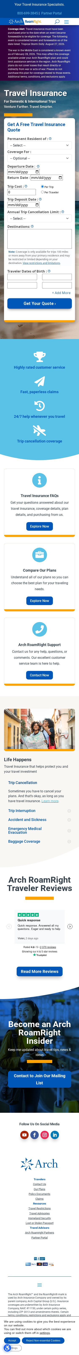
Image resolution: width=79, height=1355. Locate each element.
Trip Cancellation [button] (22, 783)
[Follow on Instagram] (44, 1135)
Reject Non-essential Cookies (43, 1340)
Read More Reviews (39, 971)
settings (45, 1333)
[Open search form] (57, 21)
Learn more (50, 801)
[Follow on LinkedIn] (55, 1135)
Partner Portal (51, 13)
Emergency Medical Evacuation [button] (25, 830)
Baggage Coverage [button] (24, 841)
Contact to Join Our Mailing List (39, 1079)
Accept (12, 1340)
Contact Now (39, 675)
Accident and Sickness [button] (27, 820)
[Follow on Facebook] (34, 1135)
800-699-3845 (27, 13)
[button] (66, 21)
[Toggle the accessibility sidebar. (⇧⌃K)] (7, 1348)
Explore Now (39, 526)
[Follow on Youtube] (24, 1135)
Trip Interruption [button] (21, 811)
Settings (12, 1348)
